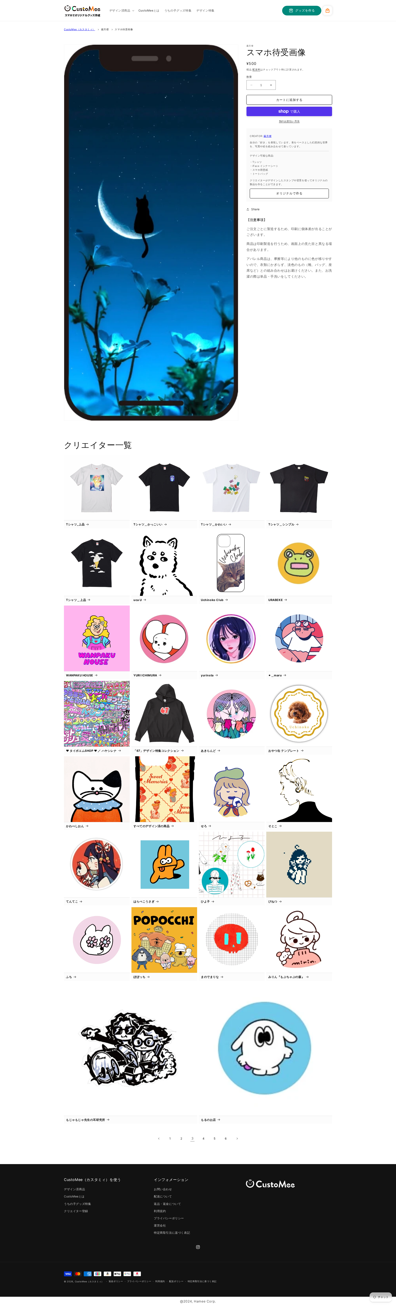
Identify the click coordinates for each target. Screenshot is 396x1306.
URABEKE (275, 600)
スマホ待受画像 (124, 29)
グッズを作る (305, 10)
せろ (204, 826)
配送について (163, 1196)
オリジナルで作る (289, 193)
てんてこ (72, 901)
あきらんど (208, 750)
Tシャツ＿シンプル (281, 524)
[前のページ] (159, 1138)
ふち (69, 977)
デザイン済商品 (74, 1189)
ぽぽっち (139, 977)
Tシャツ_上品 (75, 524)
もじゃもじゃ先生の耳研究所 (85, 1119)
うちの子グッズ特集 (77, 1203)
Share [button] (255, 209)
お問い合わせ (163, 1189)
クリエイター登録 (76, 1211)
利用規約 (160, 1211)
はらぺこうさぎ (143, 901)
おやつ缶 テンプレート (283, 750)
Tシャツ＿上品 (76, 600)
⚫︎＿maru (275, 675)
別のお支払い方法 (289, 121)
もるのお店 (208, 1119)
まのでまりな (210, 977)
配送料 (256, 69)
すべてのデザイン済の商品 (151, 826)
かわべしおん (75, 826)
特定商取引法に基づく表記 (172, 1232)
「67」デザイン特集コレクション (156, 750)
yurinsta (207, 675)
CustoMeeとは (74, 1196)
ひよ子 (205, 901)
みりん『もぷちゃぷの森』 (286, 977)
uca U (137, 600)
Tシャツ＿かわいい (214, 524)
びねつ (272, 901)
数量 (249, 76)
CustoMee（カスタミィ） (79, 29)
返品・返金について (167, 1203)
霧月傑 (105, 29)
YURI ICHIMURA (145, 675)
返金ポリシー (116, 1281)
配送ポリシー (176, 1281)
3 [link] (192, 1138)
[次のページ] (237, 1138)
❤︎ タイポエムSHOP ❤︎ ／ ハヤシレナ (91, 750)
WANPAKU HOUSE (79, 675)
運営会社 (160, 1225)
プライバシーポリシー (169, 1218)
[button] (121, 10)
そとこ (272, 826)
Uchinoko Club (212, 600)
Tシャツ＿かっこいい (148, 524)
